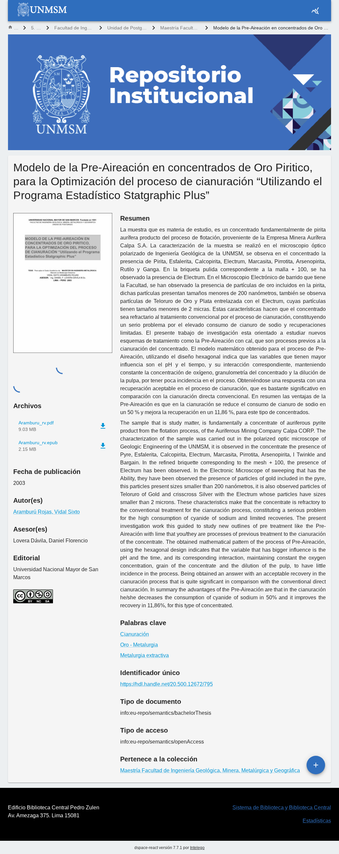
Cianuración (134, 634)
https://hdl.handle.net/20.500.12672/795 (166, 684)
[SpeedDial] (316, 765)
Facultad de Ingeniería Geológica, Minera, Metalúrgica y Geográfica (74, 27)
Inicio (16, 27)
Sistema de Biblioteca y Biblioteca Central (281, 807)
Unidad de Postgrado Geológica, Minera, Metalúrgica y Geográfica (127, 27)
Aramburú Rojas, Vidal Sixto (46, 512)
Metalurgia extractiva (144, 655)
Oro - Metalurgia (139, 645)
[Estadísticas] (315, 11)
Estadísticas (317, 821)
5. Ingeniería (36, 27)
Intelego (197, 847)
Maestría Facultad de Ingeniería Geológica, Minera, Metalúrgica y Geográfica (180, 27)
